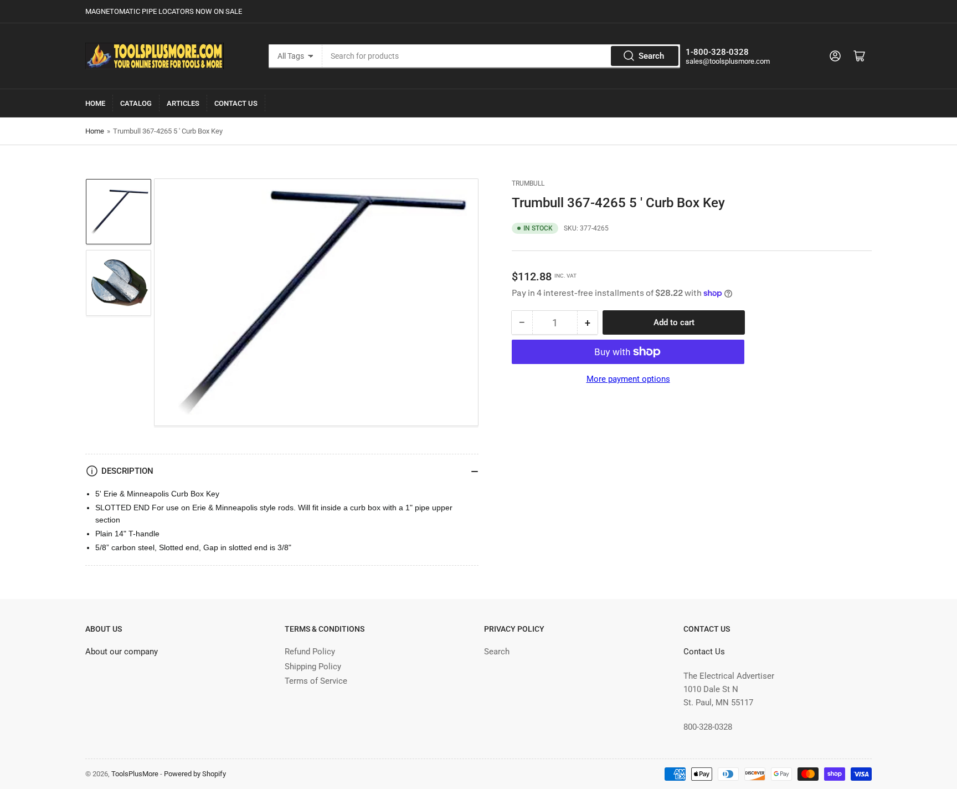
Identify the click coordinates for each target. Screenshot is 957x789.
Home (95, 103)
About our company (121, 652)
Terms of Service (316, 681)
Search (651, 56)
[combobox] (501, 56)
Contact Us (236, 103)
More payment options (628, 379)
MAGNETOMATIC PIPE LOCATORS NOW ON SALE (163, 11)
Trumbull (528, 183)
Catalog (136, 103)
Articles (183, 103)
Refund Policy (310, 652)
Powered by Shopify (195, 774)
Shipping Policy (313, 667)
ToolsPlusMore (135, 774)
